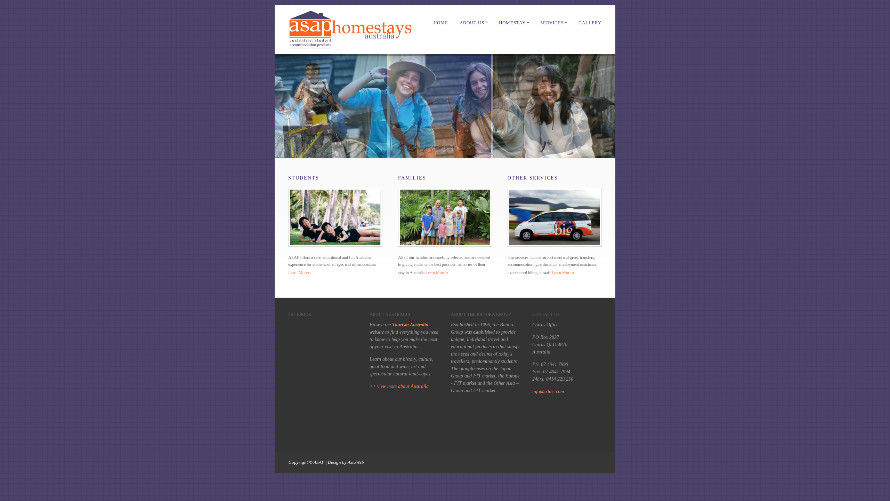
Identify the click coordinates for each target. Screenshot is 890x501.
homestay (514, 22)
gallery (589, 22)
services (554, 22)
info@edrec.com (548, 391)
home (441, 22)
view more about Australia (403, 386)
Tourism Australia (410, 324)
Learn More (299, 272)
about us (474, 22)
